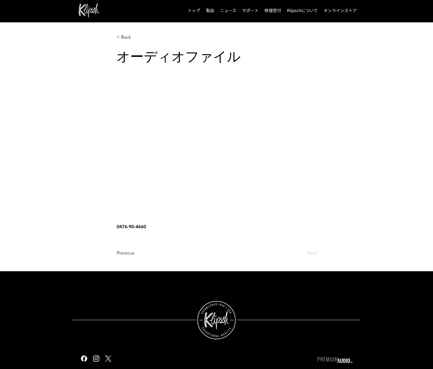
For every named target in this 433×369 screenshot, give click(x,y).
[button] (210, 10)
